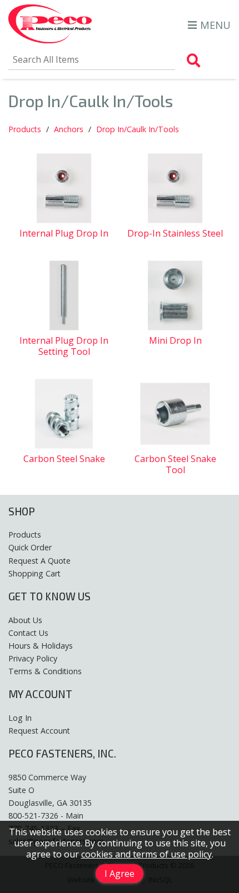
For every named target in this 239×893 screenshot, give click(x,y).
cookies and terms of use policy (146, 854)
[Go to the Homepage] (50, 25)
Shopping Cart (34, 573)
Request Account (39, 730)
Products (24, 129)
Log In (20, 718)
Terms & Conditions (45, 671)
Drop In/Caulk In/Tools (137, 129)
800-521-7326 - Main (45, 815)
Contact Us (28, 633)
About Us (25, 620)
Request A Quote (39, 560)
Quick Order (30, 547)
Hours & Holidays (40, 645)
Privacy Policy (32, 658)
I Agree (119, 873)
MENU (215, 25)
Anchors (68, 129)
